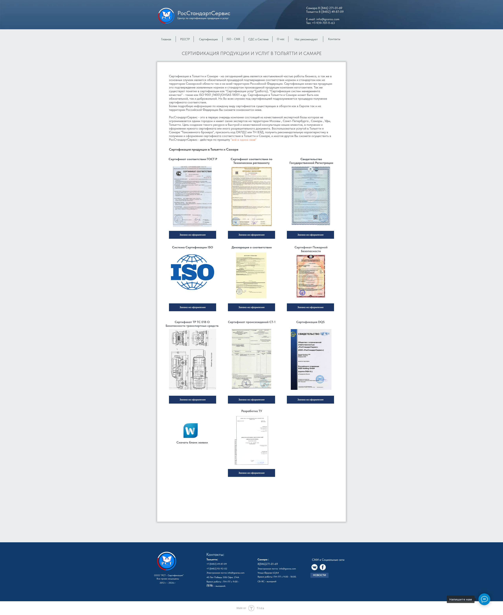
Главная (166, 39)
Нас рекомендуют (306, 39)
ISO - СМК (233, 39)
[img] (192, 196)
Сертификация (208, 39)
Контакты (334, 39)
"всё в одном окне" (243, 139)
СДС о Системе (258, 39)
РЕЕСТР (185, 39)
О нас (281, 39)
